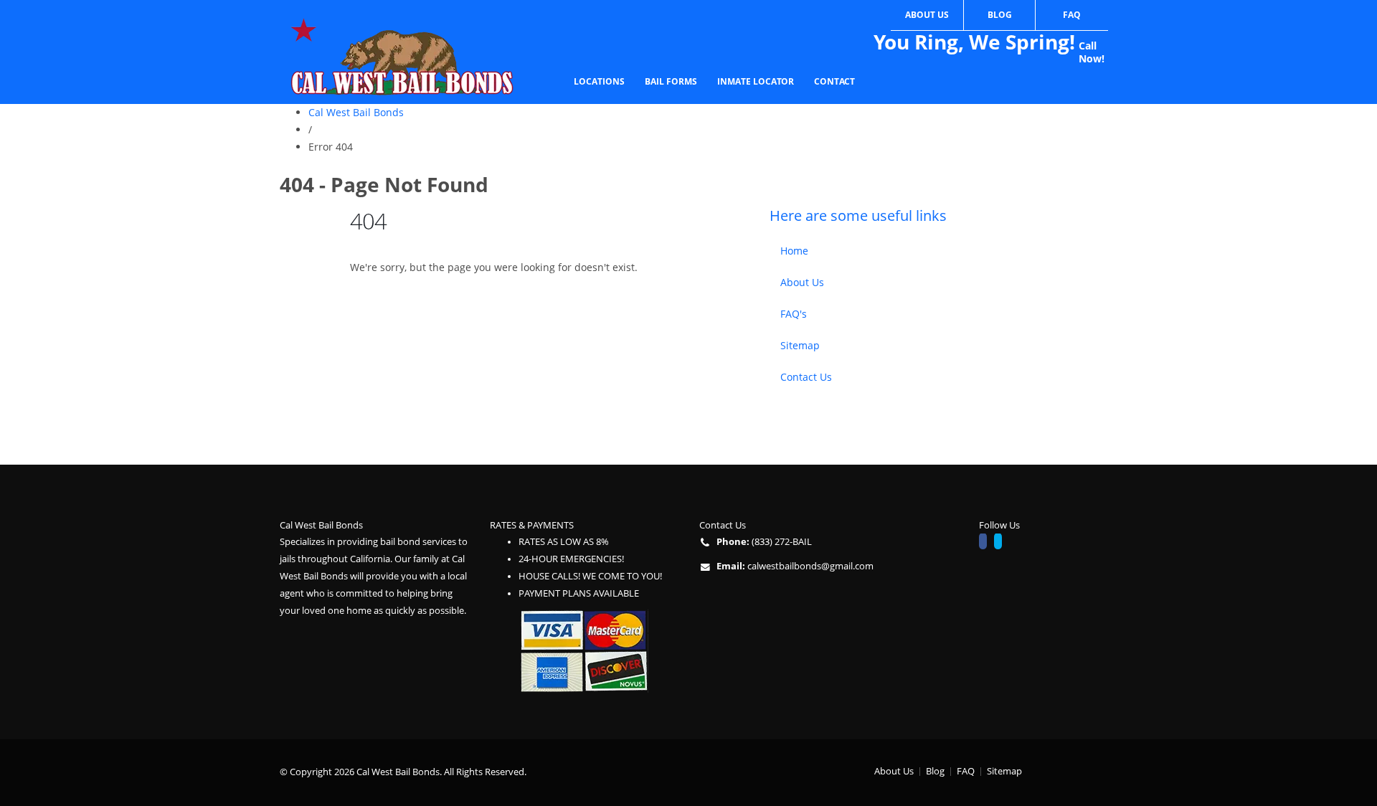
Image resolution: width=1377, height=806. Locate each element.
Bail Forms (671, 81)
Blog (1000, 15)
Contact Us (806, 377)
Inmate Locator (755, 81)
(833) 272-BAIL (782, 542)
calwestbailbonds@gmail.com (810, 566)
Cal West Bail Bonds (356, 112)
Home (794, 250)
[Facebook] (986, 543)
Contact (834, 81)
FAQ (1072, 15)
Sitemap (800, 345)
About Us (927, 15)
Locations (599, 81)
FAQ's (793, 314)
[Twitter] (1001, 543)
